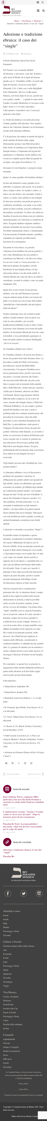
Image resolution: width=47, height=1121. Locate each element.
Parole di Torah (9, 1012)
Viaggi (6, 985)
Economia (7, 954)
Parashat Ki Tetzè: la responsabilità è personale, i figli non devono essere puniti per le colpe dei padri (22, 826)
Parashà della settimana (12, 1024)
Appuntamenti (9, 1039)
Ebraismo (27, 53)
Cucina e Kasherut (10, 996)
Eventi (5, 915)
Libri (5, 961)
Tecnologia (7, 981)
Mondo (6, 927)
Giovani (6, 1043)
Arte (5, 950)
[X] (42, 2)
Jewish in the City (10, 1008)
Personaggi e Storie (11, 931)
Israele (5, 919)
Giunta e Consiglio (11, 1047)
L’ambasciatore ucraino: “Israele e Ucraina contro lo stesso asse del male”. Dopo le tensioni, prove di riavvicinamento (23, 814)
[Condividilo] (12, 763)
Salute (5, 969)
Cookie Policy (23, 1089)
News (5, 1055)
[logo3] (12, 10)
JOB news (7, 1059)
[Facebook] (38, 2)
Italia (5, 923)
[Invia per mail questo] (6, 763)
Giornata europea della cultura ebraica (18, 946)
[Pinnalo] (31, 763)
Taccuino (7, 935)
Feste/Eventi (8, 1004)
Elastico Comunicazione (35, 1116)
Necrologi (7, 1067)
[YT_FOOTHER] (39, 893)
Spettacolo (7, 973)
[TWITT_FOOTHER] (23, 893)
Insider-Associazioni (11, 1051)
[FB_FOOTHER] (8, 893)
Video (5, 1020)
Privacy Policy (23, 1083)
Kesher (6, 1028)
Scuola (6, 1062)
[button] (3, 2)
